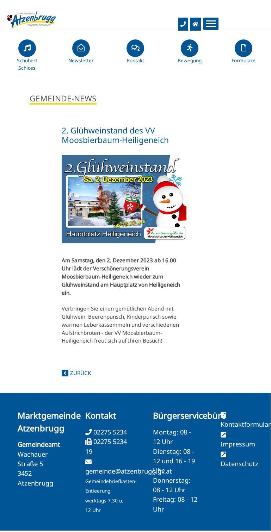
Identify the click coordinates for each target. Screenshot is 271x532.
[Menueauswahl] (210, 24)
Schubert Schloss (27, 64)
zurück (80, 372)
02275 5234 (109, 432)
